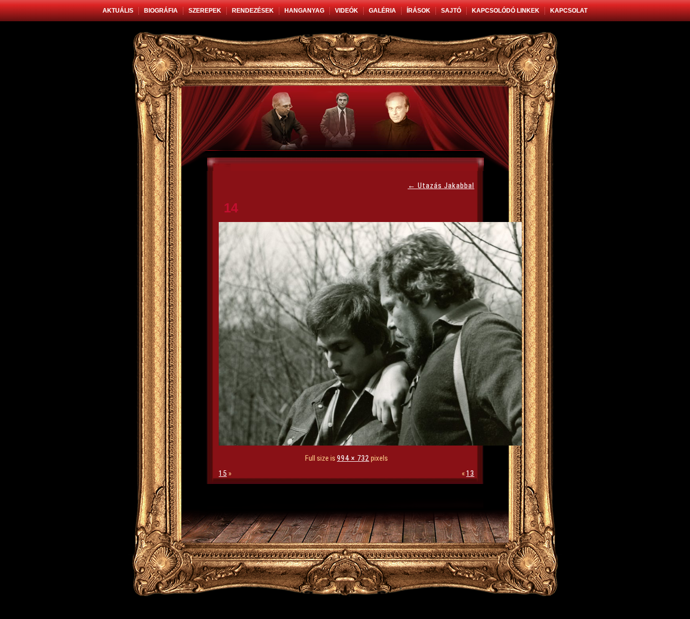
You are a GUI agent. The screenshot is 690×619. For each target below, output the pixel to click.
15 (223, 473)
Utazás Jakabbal (441, 185)
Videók (346, 10)
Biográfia (161, 10)
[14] (373, 443)
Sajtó (451, 10)
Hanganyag (304, 10)
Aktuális (118, 10)
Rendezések (253, 10)
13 (470, 473)
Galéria (382, 10)
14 (231, 207)
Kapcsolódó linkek (505, 10)
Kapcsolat (568, 10)
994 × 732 (353, 458)
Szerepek (204, 10)
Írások (418, 10)
